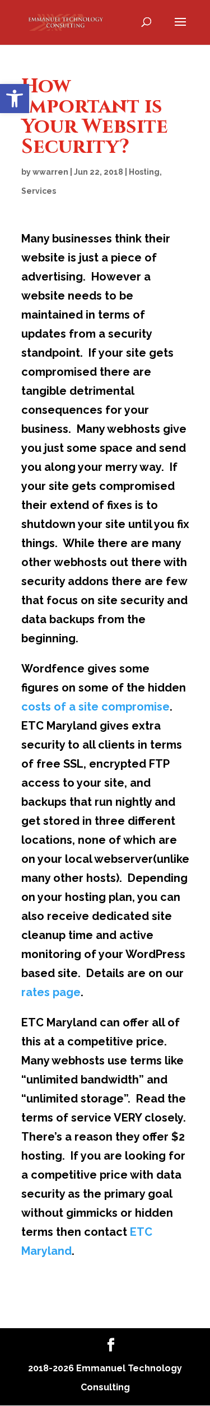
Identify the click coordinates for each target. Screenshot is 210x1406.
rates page (51, 992)
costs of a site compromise (95, 706)
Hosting (144, 171)
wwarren (50, 171)
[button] (14, 98)
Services (38, 190)
